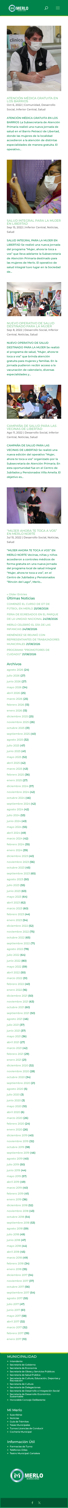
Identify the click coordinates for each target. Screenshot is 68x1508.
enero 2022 (14, 990)
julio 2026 (13, 675)
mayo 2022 (14, 966)
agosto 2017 (14, 1298)
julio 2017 (13, 1304)
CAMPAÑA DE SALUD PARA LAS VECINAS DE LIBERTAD (31, 427)
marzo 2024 (14, 838)
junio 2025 (14, 751)
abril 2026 (13, 693)
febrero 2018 (15, 1263)
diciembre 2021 (17, 995)
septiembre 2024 (18, 803)
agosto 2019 (15, 1158)
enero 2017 (14, 1339)
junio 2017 (13, 1310)
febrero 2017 (15, 1333)
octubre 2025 (16, 728)
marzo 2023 (14, 908)
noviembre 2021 (17, 1001)
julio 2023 (13, 885)
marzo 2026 (14, 699)
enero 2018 (14, 1269)
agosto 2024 (15, 809)
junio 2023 (14, 891)
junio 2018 (13, 1240)
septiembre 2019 (18, 1152)
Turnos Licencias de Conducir (26, 1428)
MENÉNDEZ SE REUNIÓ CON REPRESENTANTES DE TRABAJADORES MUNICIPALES (33, 639)
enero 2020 (14, 1129)
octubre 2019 (15, 1147)
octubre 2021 (15, 1007)
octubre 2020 (16, 1077)
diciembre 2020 (17, 1065)
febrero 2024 (15, 844)
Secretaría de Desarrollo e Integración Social (35, 1390)
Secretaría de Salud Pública (25, 1374)
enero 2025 (14, 780)
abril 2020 (13, 1112)
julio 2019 (13, 1164)
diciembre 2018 (17, 1205)
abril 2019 (13, 1182)
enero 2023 (14, 920)
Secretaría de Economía (23, 1368)
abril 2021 (13, 1042)
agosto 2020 (15, 1089)
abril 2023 (13, 902)
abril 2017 (13, 1321)
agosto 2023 (15, 879)
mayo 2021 (14, 1036)
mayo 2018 (14, 1246)
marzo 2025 (14, 768)
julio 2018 (13, 1234)
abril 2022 (13, 972)
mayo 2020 (14, 1106)
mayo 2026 (14, 687)
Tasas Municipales (20, 1425)
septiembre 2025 (18, 733)
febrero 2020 (15, 1123)
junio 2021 (13, 1030)
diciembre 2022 (17, 925)
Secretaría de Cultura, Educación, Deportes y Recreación (35, 1379)
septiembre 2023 (18, 873)
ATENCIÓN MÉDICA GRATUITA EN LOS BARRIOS (32, 99)
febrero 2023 (15, 914)
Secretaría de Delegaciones (25, 1387)
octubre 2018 (15, 1216)
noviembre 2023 (18, 862)
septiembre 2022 (18, 943)
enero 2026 (14, 710)
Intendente (16, 1361)
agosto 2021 (14, 1019)
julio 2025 (13, 745)
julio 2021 (13, 1024)
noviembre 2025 (18, 722)
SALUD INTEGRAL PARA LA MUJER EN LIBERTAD (34, 222)
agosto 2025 (15, 739)
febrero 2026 (15, 704)
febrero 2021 (15, 1054)
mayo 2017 (14, 1316)
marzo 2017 (14, 1327)
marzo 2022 (14, 978)
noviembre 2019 (18, 1141)
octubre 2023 (16, 867)
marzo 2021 (14, 1048)
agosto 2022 (15, 949)
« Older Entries (17, 594)
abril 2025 (13, 763)
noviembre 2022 (18, 931)
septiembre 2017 (18, 1292)
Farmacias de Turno (21, 1446)
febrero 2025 (15, 774)
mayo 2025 (14, 757)
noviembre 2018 (18, 1211)
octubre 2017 (15, 1286)
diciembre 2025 (17, 716)
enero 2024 (14, 850)
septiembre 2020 (18, 1083)
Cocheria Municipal (21, 1431)
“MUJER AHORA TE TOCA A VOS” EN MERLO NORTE (32, 532)
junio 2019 (13, 1170)
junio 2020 (14, 1100)
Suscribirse (16, 1414)
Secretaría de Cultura (21, 1384)
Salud (42, 109)
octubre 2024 (16, 798)
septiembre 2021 (18, 1013)
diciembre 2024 (17, 786)
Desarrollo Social (35, 330)
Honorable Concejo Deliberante (27, 1399)
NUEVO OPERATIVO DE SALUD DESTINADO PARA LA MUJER (30, 324)
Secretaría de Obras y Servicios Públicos (32, 1371)
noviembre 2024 (18, 792)
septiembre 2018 (18, 1222)
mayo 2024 (14, 827)
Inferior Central (26, 109)
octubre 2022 (16, 937)
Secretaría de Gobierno (23, 1364)
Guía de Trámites (19, 1421)
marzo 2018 (14, 1257)
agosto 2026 (15, 669)
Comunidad (32, 105)
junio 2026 (14, 681)
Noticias (52, 227)
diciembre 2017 (17, 1275)
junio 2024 (14, 821)
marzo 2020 (14, 1118)
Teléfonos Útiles (18, 1449)
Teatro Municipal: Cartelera (25, 1453)
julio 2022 (13, 955)
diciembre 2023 (17, 856)
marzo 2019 (14, 1187)
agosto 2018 (15, 1228)
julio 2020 (13, 1094)
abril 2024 (13, 833)
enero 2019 (14, 1199)
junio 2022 (14, 960)
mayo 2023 (14, 896)
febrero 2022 (15, 984)
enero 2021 (14, 1059)
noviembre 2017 (17, 1281)
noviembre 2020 (18, 1071)
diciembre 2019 (17, 1135)
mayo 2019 (14, 1176)
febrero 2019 (15, 1193)
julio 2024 (13, 815)
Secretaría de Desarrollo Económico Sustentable (30, 1395)
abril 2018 (13, 1251)
